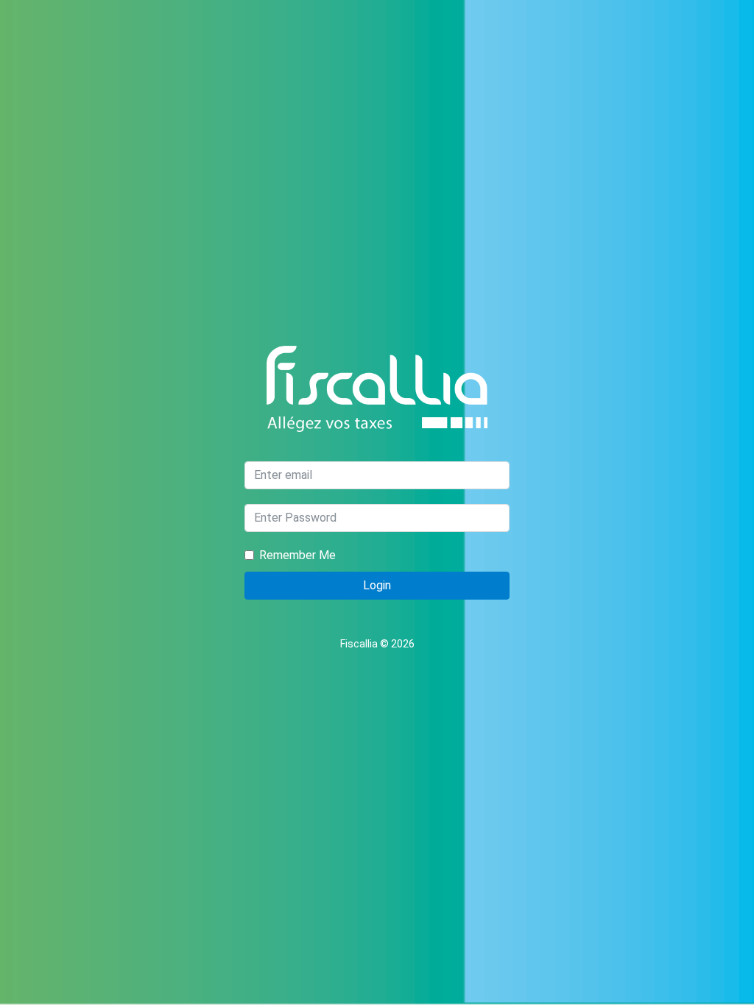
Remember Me (297, 555)
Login (377, 585)
